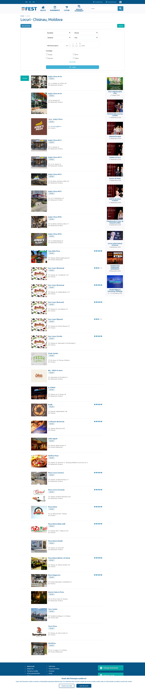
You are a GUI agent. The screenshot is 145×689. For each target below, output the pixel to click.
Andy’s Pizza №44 (55, 234)
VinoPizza (52, 643)
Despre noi (30, 668)
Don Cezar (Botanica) (56, 268)
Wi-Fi (76, 54)
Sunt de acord (84, 686)
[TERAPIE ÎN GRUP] (115, 128)
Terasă (50, 54)
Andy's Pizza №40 (55, 217)
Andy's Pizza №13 (55, 140)
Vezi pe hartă (26, 26)
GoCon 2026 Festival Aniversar (115, 244)
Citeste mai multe (66, 686)
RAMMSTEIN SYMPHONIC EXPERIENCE (115, 267)
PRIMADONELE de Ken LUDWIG (115, 114)
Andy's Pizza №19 (55, 157)
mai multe (72, 62)
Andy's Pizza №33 (55, 174)
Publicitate (52, 666)
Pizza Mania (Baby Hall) (56, 524)
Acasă (22, 16)
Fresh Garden (53, 353)
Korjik (50, 404)
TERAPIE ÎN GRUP (115, 136)
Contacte (51, 671)
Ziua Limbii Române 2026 (115, 92)
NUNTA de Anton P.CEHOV (115, 199)
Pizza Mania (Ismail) (55, 541)
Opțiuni (121, 26)
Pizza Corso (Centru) (56, 473)
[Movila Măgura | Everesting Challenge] (115, 281)
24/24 (76, 58)
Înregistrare (99, 2)
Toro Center (52, 609)
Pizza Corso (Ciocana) (56, 490)
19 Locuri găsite (55, 126)
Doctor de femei (115, 178)
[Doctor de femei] (115, 170)
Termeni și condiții (32, 671)
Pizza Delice (52, 507)
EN (33, 2)
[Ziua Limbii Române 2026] (115, 83)
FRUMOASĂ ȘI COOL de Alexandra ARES (115, 222)
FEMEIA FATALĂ (115, 157)
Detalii (51, 78)
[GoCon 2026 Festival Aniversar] (115, 235)
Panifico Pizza (53, 456)
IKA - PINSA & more (55, 370)
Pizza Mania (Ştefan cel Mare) (59, 558)
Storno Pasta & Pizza (56, 592)
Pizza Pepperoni (54, 575)
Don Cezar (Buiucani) (56, 302)
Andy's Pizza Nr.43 (55, 93)
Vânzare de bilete (54, 668)
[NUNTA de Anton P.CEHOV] (115, 191)
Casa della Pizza (54, 251)
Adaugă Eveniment (110, 668)
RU (30, 2)
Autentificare (112, 2)
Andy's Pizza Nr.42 (55, 76)
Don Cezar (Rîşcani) (55, 319)
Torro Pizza (52, 626)
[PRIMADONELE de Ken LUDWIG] (115, 106)
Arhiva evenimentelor (33, 673)
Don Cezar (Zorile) (55, 336)
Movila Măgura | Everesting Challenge (115, 290)
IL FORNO (51, 387)
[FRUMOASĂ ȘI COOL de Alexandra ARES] (115, 213)
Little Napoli (52, 439)
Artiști (50, 673)
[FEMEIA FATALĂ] (115, 149)
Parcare (50, 58)
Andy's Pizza (55, 119)
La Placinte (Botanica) (56, 421)
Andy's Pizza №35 (55, 191)
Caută (74, 67)
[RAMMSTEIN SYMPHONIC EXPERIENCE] (115, 257)
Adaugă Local (108, 675)
